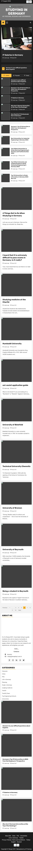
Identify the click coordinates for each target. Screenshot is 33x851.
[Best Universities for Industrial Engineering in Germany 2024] (5, 140)
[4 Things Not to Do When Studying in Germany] (16, 198)
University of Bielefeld (13, 425)
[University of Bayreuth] (16, 535)
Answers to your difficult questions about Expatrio (18, 80)
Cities (3, 674)
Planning (4, 682)
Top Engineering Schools (9, 696)
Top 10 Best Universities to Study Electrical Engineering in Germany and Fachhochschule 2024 (20, 151)
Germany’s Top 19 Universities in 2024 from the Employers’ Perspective (20, 89)
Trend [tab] (27, 75)
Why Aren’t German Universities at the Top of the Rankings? (20, 106)
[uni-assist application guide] (16, 370)
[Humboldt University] (16, 329)
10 (15, 610)
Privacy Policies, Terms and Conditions (13, 840)
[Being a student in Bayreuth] (16, 576)
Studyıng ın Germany (16, 12)
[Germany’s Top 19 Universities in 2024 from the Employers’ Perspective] (5, 90)
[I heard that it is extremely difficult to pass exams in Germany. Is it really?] (16, 240)
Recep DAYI (13, 57)
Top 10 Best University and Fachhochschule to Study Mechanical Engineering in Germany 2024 (19, 164)
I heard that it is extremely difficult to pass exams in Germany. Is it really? (15, 257)
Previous (5, 607)
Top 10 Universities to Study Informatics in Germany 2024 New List (19, 177)
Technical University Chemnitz (16, 466)
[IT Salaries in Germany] (16, 38)
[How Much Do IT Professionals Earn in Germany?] (5, 116)
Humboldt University (12, 343)
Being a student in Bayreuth (15, 591)
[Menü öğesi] (27, 1)
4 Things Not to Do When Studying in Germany (14, 214)
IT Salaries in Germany (13, 55)
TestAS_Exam (6, 693)
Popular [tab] (17, 75)
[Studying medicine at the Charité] (16, 285)
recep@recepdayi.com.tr (14, 656)
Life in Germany (6, 679)
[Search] (30, 22)
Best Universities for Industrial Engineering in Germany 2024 (20, 139)
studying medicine (7, 688)
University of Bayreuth (13, 549)
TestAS (4, 690)
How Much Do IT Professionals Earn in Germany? (20, 114)
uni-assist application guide (15, 385)
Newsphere (19, 849)
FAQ (3, 677)
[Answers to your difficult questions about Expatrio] (5, 82)
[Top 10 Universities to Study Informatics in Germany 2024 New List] (5, 178)
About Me (8, 836)
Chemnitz (4, 671)
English (13, 842)
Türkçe (28, 840)
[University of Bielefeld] (16, 410)
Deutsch (19, 842)
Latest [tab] (7, 75)
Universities (5, 699)
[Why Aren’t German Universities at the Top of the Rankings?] (5, 107)
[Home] (3, 22)
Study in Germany (7, 685)
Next (19, 610)
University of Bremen (12, 508)
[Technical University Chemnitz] (16, 451)
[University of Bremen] (16, 493)
